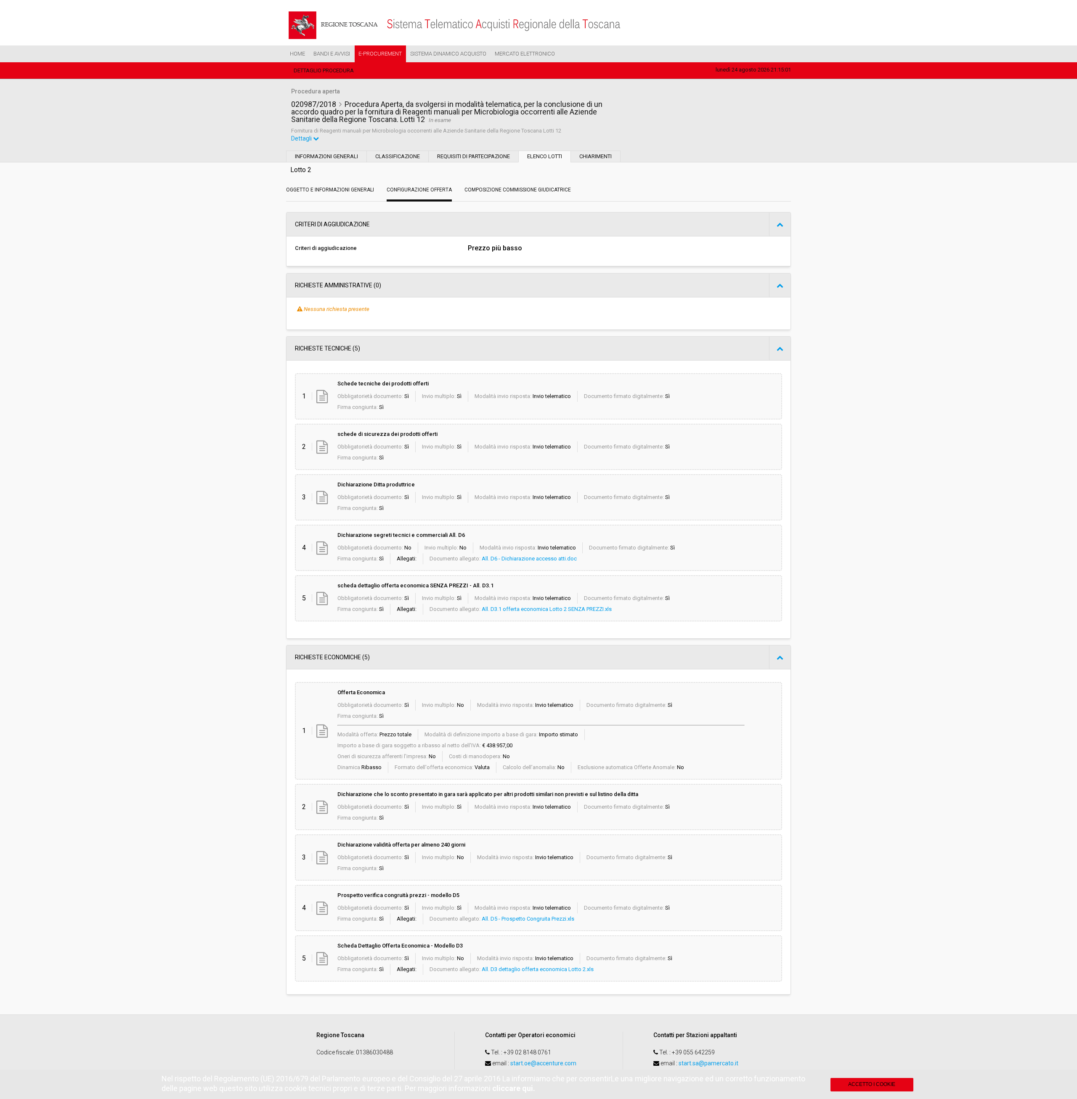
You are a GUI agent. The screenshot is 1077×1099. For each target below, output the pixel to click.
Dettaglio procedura (324, 70)
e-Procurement (380, 53)
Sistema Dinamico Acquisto (448, 53)
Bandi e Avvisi (331, 53)
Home (297, 53)
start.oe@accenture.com (543, 1063)
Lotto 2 (300, 170)
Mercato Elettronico (525, 53)
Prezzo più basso (495, 248)
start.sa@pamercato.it (708, 1063)
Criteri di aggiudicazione (326, 248)
